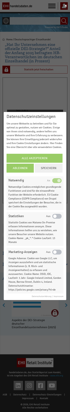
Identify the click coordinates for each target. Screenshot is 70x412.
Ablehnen (20, 168)
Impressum (58, 296)
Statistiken (16, 216)
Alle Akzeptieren (34, 158)
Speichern (48, 168)
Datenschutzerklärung (42, 296)
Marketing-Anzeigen (22, 252)
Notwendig (16, 180)
